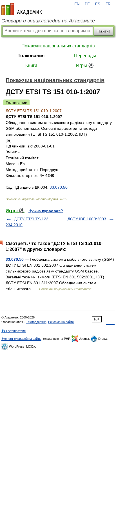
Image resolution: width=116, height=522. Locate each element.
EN (76, 4)
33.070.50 (59, 187)
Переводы (85, 55)
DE (87, 4)
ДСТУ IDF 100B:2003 (87, 219)
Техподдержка (36, 322)
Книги (31, 65)
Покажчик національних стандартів (58, 45)
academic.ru (21, 9)
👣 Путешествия (13, 330)
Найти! (103, 31)
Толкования (31, 55)
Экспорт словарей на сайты (21, 338)
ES (97, 4)
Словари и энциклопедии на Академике (48, 21)
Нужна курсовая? (45, 211)
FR (108, 4)
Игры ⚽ (85, 65)
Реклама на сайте (61, 322)
